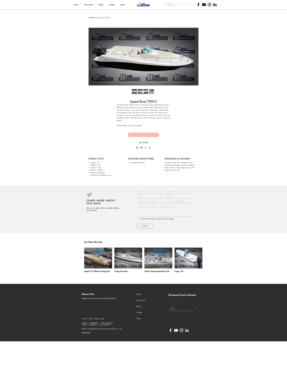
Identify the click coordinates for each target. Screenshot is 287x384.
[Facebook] (198, 4)
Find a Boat (141, 300)
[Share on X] (150, 147)
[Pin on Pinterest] (141, 147)
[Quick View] (98, 258)
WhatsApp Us (94, 323)
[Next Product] (205, 258)
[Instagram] (209, 4)
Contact (139, 312)
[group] (143, 261)
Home (91, 17)
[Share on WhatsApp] (145, 147)
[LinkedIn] (215, 4)
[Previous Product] (81, 258)
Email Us (84, 323)
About (139, 306)
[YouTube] (204, 4)
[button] (90, 4)
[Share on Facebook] (137, 147)
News (139, 318)
